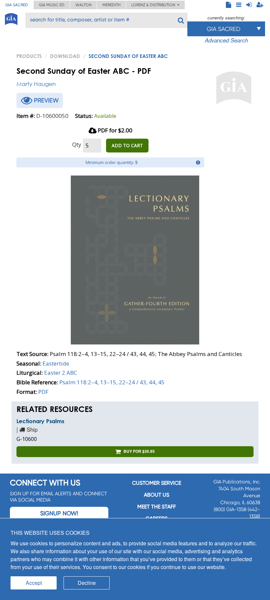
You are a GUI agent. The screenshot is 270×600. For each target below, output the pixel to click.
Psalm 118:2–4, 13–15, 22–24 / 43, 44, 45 (112, 382)
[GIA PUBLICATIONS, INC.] (11, 18)
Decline (87, 582)
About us (156, 495)
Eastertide (55, 363)
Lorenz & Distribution (154, 5)
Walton (83, 5)
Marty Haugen (36, 83)
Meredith (111, 5)
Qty (76, 144)
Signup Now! (59, 513)
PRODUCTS (29, 56)
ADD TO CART (127, 145)
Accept (34, 582)
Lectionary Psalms (40, 421)
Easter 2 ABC (60, 372)
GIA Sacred (16, 5)
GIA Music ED (52, 5)
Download (65, 56)
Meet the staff (156, 507)
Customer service (156, 483)
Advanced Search (226, 40)
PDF (43, 391)
